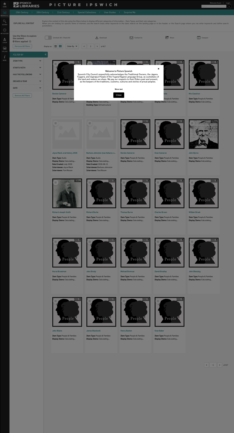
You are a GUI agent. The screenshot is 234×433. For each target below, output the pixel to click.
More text (119, 89)
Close (119, 95)
